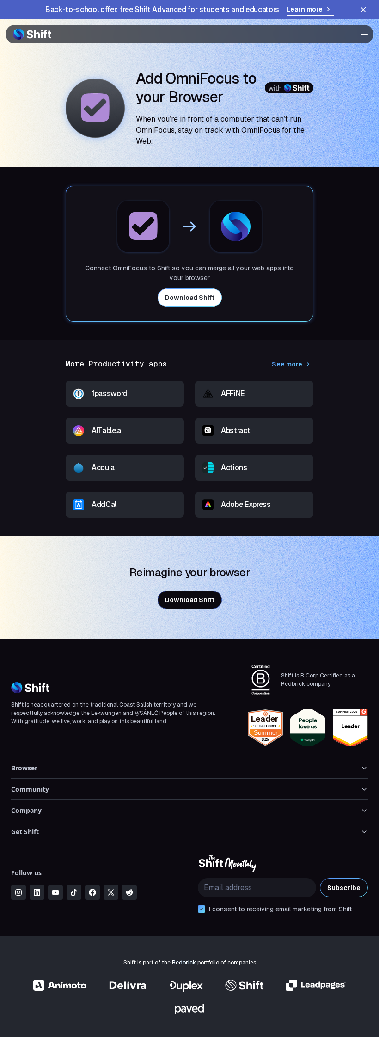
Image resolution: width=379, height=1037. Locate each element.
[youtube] (55, 892)
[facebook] (92, 892)
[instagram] (18, 892)
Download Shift (189, 297)
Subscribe (344, 888)
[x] (111, 892)
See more (287, 364)
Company (26, 810)
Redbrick (184, 962)
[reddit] (129, 892)
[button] (361, 34)
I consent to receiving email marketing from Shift (280, 909)
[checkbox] (201, 909)
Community (30, 789)
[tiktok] (74, 892)
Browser (24, 767)
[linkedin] (37, 892)
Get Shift (25, 831)
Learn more (305, 9)
